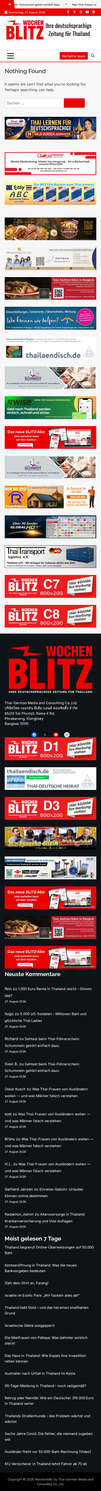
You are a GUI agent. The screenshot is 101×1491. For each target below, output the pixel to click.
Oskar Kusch (15, 1089)
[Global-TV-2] (50, 537)
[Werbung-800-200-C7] (50, 596)
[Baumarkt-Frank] (50, 507)
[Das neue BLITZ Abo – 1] (50, 447)
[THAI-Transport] (50, 566)
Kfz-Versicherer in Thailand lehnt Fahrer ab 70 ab (46, 1464)
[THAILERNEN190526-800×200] (50, 138)
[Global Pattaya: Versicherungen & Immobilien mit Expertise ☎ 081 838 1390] (50, 174)
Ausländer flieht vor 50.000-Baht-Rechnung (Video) (48, 1452)
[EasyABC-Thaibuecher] (50, 203)
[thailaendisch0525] (50, 358)
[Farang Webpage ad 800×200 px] (50, 298)
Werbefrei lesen (73, 56)
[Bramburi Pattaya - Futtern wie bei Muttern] (50, 238)
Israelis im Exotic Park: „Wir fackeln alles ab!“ (42, 1295)
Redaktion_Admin (19, 1214)
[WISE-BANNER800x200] (50, 417)
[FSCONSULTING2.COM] (50, 268)
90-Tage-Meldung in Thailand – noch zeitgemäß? (45, 1386)
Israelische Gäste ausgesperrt (30, 1325)
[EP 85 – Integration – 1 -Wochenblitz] (50, 848)
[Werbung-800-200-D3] (50, 818)
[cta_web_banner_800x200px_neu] (50, 328)
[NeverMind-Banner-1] (50, 388)
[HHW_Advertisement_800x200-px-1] (50, 878)
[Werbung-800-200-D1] (50, 758)
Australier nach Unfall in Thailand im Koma (40, 1373)
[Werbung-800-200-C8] (50, 626)
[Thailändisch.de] (50, 788)
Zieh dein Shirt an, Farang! (26, 1283)
